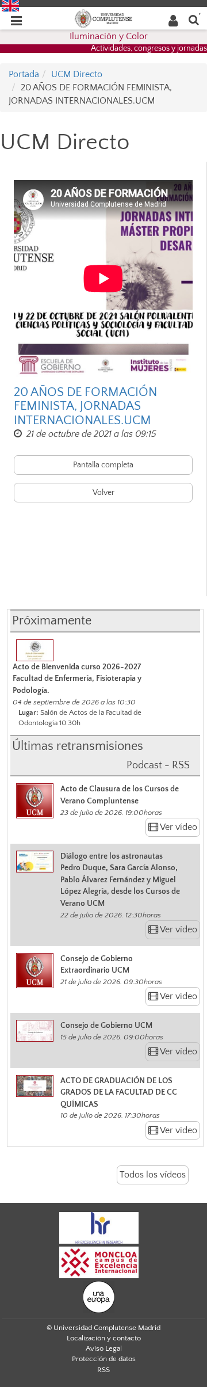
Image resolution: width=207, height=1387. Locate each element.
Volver (103, 492)
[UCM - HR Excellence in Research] (99, 1227)
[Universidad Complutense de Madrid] (103, 18)
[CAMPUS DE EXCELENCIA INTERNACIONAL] (99, 1262)
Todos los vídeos (153, 1174)
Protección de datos (104, 1359)
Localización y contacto (104, 1338)
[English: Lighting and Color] (10, 5)
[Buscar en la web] (194, 19)
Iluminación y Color (109, 36)
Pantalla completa (103, 465)
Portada (24, 74)
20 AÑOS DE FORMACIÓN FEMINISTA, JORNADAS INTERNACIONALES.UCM (85, 406)
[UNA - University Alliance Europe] (98, 1296)
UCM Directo (76, 74)
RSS (103, 1370)
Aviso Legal (104, 1348)
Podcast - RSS (158, 765)
